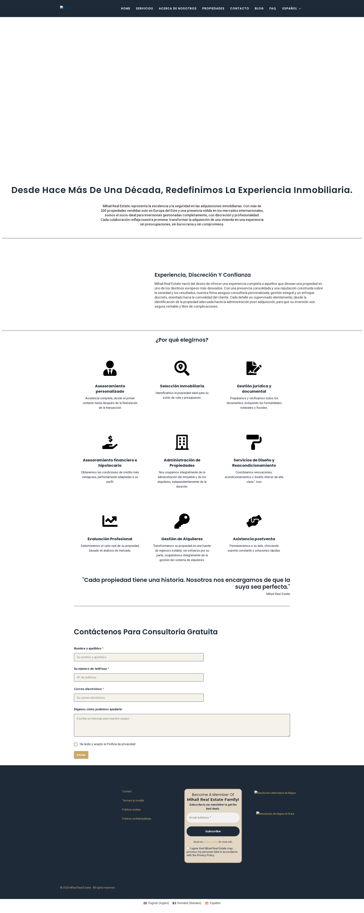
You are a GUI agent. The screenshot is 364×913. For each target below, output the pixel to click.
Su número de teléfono (91, 669)
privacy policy (211, 841)
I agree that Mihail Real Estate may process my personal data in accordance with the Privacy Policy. (212, 852)
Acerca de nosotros (178, 8)
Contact (127, 791)
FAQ (272, 8)
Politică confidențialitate (136, 818)
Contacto (239, 8)
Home (125, 8)
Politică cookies (131, 809)
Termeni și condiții (133, 800)
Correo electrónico (89, 689)
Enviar (81, 755)
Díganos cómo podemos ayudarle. (98, 709)
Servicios (144, 8)
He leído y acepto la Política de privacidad (107, 744)
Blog (259, 8)
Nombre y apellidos (89, 648)
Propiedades (213, 8)
